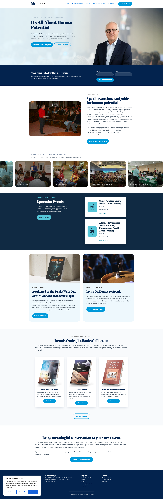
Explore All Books (40, 316)
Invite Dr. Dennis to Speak (42, 45)
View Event (103, 213)
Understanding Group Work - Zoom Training (110, 202)
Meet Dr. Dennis (77, 4)
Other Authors (86, 485)
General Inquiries (106, 479)
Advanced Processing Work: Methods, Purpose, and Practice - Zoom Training (110, 226)
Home (67, 4)
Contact (111, 4)
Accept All (33, 492)
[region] (22, 486)
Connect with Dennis (96, 309)
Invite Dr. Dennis (125, 4)
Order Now (49, 401)
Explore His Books (62, 45)
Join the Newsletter (105, 80)
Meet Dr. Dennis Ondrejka (98, 141)
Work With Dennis (99, 4)
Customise (11, 492)
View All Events (44, 217)
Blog (83, 481)
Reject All (22, 492)
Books (88, 4)
